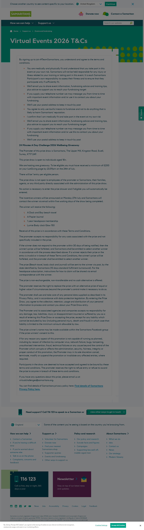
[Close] (140, 525)
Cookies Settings (101, 525)
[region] (72, 526)
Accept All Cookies (118, 525)
